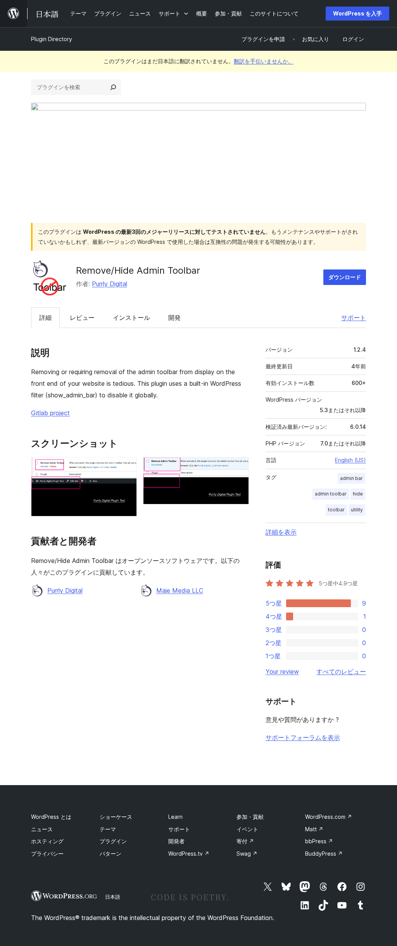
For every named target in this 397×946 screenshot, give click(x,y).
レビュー (82, 317)
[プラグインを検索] (113, 87)
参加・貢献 (250, 816)
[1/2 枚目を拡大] (126, 467)
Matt (314, 829)
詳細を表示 (281, 532)
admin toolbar (331, 494)
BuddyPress (324, 853)
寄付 (245, 841)
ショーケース (116, 816)
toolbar (336, 510)
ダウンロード (344, 277)
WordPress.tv (188, 853)
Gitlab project (50, 413)
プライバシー (47, 853)
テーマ (108, 829)
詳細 (45, 317)
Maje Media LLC (179, 590)
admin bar (351, 478)
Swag (246, 853)
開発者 (176, 841)
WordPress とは (51, 816)
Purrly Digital (109, 284)
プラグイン (113, 841)
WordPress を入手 (357, 13)
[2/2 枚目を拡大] (238, 467)
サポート (353, 317)
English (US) (350, 460)
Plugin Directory (51, 39)
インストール (131, 317)
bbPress (319, 841)
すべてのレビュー (341, 671)
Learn (175, 816)
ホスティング (47, 841)
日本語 (112, 897)
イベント (247, 829)
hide (358, 494)
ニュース (42, 829)
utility (357, 510)
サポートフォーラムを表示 (303, 737)
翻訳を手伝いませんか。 (263, 61)
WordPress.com (328, 816)
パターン (110, 853)
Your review (282, 671)
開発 (174, 317)
